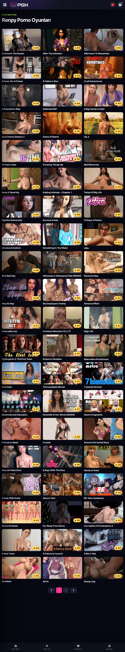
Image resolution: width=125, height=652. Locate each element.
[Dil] (113, 5)
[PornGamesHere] (19, 5)
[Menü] (5, 5)
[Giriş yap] (120, 5)
